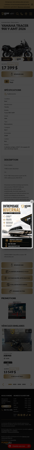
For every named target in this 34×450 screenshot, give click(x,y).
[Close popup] (32, 201)
